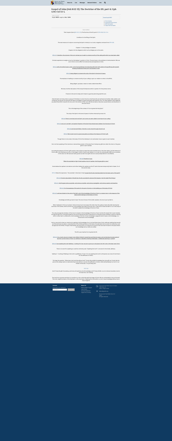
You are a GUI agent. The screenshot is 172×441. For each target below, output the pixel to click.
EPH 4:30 (100, 32)
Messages (82, 2)
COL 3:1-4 (105, 32)
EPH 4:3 (68, 73)
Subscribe (71, 289)
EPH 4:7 (66, 134)
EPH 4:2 (55, 67)
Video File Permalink (110, 25)
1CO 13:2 (86, 268)
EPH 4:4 (63, 118)
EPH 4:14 (55, 237)
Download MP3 (107, 17)
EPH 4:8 (81, 158)
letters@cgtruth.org (103, 291)
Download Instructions (111, 22)
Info (100, 2)
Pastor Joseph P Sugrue (86, 287)
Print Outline (108, 21)
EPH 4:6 (69, 129)
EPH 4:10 (59, 178)
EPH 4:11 (56, 183)
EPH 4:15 (54, 243)
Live (76, 2)
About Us (69, 2)
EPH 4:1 (54, 55)
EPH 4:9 (54, 173)
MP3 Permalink (109, 24)
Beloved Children (92, 2)
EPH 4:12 (62, 188)
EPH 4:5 (59, 123)
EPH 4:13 (54, 193)
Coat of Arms (84, 289)
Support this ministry (86, 292)
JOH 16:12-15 (78, 32)
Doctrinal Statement (85, 290)
